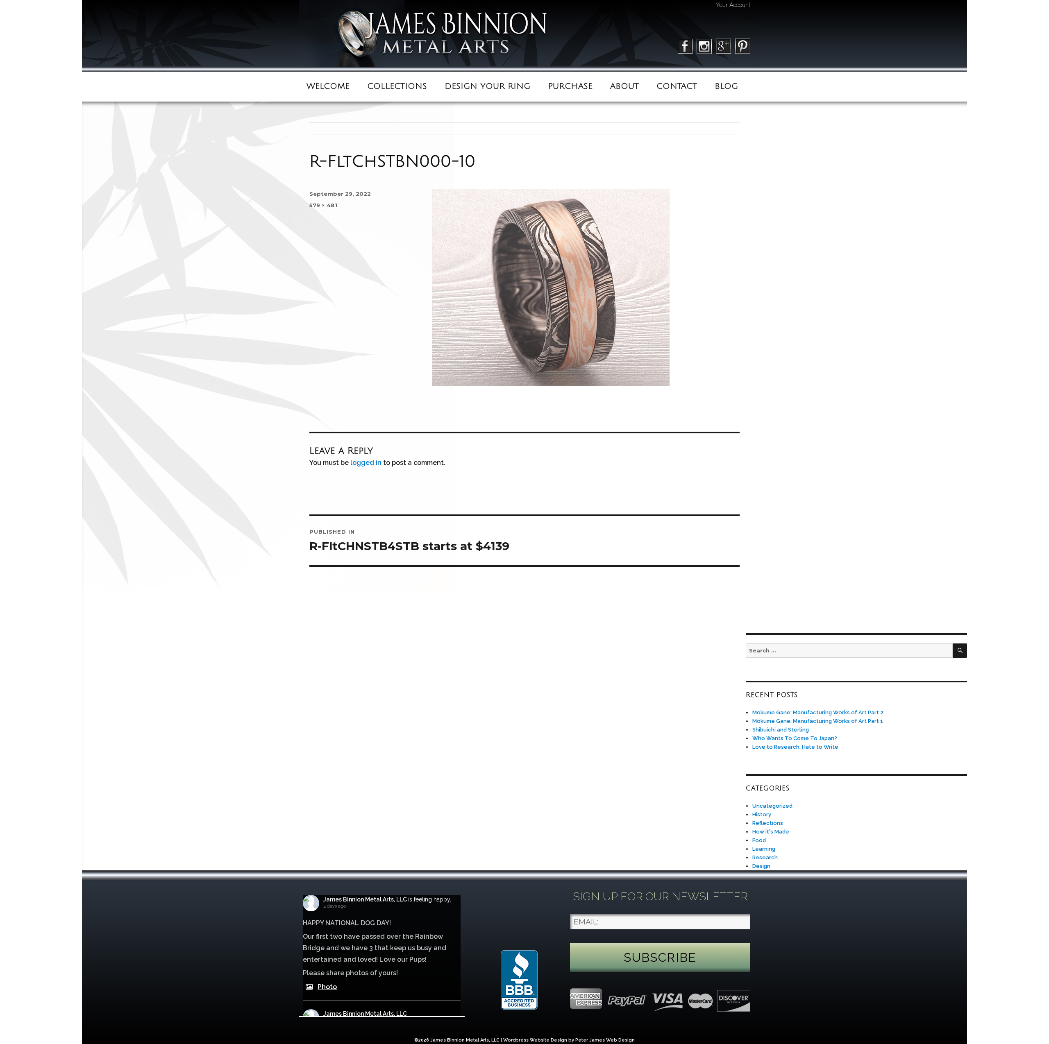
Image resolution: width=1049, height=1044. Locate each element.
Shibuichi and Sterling (780, 730)
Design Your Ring (487, 86)
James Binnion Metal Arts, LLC (365, 899)
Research (765, 857)
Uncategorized (772, 806)
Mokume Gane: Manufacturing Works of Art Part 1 (817, 721)
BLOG (726, 86)
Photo (327, 987)
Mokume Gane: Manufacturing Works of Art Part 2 (817, 712)
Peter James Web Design (605, 1040)
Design (761, 866)
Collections (397, 86)
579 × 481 (323, 205)
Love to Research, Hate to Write (795, 747)
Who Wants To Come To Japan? (794, 738)
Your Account (733, 5)
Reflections (767, 823)
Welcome (328, 86)
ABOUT (624, 86)
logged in (365, 463)
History (761, 814)
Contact (676, 86)
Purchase (570, 86)
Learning (763, 849)
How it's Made (770, 832)
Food (759, 840)
